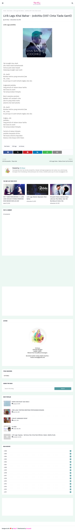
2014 (37, 483)
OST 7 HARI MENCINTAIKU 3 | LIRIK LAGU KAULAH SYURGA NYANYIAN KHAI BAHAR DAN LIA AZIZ (13, 199)
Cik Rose (7, 19)
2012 (37, 489)
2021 (37, 464)
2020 (37, 467)
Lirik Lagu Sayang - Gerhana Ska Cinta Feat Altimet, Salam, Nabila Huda (33, 435)
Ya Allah (14, 427)
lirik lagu (14, 146)
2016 (37, 478)
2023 (37, 459)
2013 (37, 486)
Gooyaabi (28, 528)
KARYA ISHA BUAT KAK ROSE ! (21, 402)
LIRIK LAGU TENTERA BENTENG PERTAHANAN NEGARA (28, 410)
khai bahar (10, 10)
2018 (37, 473)
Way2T (15, 528)
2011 (37, 492)
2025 (37, 453)
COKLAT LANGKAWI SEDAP (19, 418)
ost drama (21, 146)
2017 (37, 475)
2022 (37, 462)
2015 (37, 481)
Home (4, 10)
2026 (37, 451)
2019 (37, 470)
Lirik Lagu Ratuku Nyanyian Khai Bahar (37, 198)
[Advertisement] (37, 271)
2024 (37, 456)
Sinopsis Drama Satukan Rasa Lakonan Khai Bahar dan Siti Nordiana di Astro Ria (59, 199)
